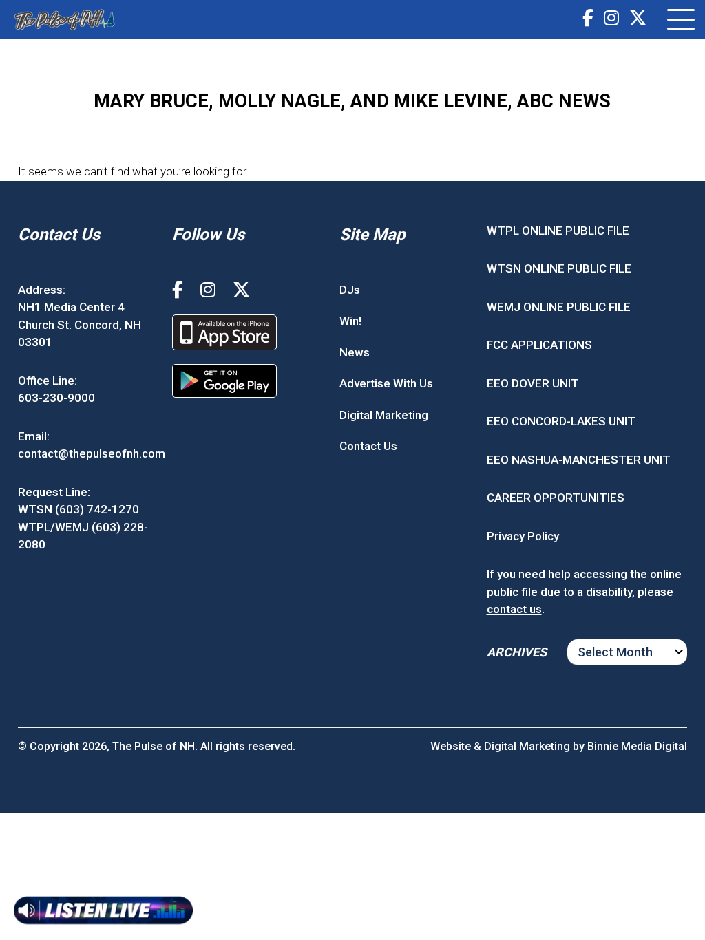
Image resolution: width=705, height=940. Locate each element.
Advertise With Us (386, 383)
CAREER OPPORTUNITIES (555, 497)
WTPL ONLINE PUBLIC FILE (558, 230)
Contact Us (368, 446)
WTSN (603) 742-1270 (78, 509)
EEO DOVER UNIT (533, 383)
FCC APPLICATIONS (539, 345)
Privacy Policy (523, 536)
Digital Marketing (383, 415)
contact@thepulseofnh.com (91, 453)
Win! (350, 321)
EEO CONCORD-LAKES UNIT (561, 421)
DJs (349, 290)
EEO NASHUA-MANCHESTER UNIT (579, 460)
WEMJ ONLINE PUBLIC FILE (559, 307)
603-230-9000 (56, 398)
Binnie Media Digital (637, 746)
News (354, 352)
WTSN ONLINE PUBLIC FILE (559, 268)
